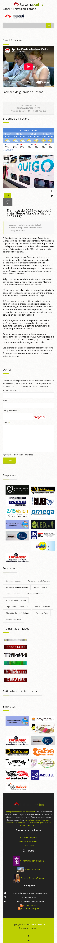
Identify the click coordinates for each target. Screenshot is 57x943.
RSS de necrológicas (29, 908)
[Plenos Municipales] (15, 671)
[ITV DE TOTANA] (43, 535)
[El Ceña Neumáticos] (17, 557)
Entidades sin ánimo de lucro (21, 691)
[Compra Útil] (15, 639)
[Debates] (15, 679)
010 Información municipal (32, 860)
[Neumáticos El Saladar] (17, 774)
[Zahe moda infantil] (43, 751)
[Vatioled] (43, 524)
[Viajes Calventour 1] (43, 501)
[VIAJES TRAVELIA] (43, 545)
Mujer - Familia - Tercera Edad (17, 607)
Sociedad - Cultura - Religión (17, 587)
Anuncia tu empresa (28, 837)
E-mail (5, 400)
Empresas (9, 475)
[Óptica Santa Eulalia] (43, 489)
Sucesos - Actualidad (13, 620)
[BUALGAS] (17, 535)
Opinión (6, 422)
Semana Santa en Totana (32, 878)
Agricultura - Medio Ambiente (39, 581)
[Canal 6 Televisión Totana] (28, 4)
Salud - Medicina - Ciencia (16, 600)
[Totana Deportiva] (15, 663)
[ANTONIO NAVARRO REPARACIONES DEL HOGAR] (17, 501)
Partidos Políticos (40, 587)
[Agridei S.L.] (43, 774)
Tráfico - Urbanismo (42, 607)
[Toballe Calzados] (43, 728)
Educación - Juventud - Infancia (17, 613)
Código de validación (11, 411)
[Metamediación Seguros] (17, 786)
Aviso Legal (28, 845)
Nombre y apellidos (11, 390)
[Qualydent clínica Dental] (17, 489)
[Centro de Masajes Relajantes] (43, 763)
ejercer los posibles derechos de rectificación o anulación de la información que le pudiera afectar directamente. (28, 823)
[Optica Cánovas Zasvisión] (17, 512)
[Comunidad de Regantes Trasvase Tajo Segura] (17, 524)
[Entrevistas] (15, 655)
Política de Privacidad (23, 454)
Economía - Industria (13, 581)
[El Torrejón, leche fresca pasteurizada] (17, 763)
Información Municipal (35, 594)
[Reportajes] (15, 647)
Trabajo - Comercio (13, 594)
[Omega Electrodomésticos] (43, 512)
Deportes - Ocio (42, 613)
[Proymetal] (43, 719)
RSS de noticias (30, 905)
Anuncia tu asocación (28, 841)
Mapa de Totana (32, 869)
